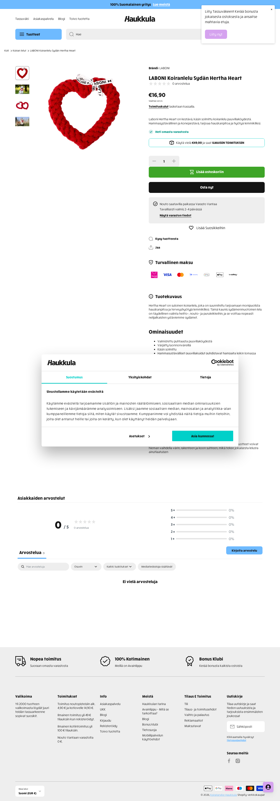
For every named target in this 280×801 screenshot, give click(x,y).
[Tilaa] (259, 726)
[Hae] (70, 34)
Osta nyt (207, 187)
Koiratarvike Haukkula (223, 794)
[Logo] (140, 19)
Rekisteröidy (108, 726)
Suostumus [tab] (74, 377)
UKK (102, 709)
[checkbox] (157, 567)
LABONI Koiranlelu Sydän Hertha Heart (52, 50)
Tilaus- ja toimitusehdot (200, 709)
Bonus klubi (150, 724)
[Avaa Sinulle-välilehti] (268, 787)
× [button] (272, 9)
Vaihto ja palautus (196, 715)
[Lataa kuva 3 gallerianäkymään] (22, 105)
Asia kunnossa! (202, 436)
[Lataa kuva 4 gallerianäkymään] (22, 122)
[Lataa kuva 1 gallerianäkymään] (22, 73)
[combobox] (165, 34)
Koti (6, 50)
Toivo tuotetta (110, 731)
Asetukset (137, 436)
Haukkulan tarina (154, 704)
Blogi (103, 715)
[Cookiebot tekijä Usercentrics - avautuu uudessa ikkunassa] (214, 362)
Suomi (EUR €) (27, 793)
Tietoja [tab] (205, 377)
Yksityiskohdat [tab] (140, 377)
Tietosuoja (149, 730)
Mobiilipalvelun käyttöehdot (152, 737)
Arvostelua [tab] (32, 552)
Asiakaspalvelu (110, 704)
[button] (154, 247)
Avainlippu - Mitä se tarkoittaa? (155, 711)
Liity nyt (216, 34)
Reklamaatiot (193, 720)
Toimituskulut (159, 106)
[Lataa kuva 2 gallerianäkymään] (22, 89)
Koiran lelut (19, 50)
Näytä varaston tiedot (175, 215)
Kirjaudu (105, 720)
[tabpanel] (140, 596)
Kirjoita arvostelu (244, 550)
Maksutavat (192, 726)
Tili (186, 704)
